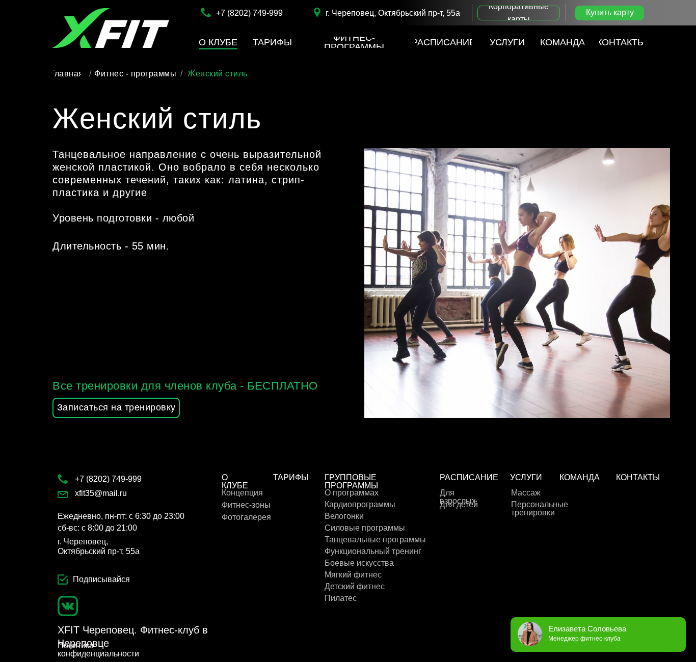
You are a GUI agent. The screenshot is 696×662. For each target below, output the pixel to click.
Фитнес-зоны (246, 505)
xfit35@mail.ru (101, 493)
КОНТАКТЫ (638, 477)
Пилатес (341, 598)
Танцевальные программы (375, 539)
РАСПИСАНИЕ (469, 477)
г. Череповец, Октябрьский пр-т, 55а (393, 13)
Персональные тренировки (539, 508)
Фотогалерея (246, 517)
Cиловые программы (365, 527)
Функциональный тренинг (373, 551)
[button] (518, 13)
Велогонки (344, 516)
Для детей (459, 504)
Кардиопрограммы (360, 504)
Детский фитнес (355, 586)
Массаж (526, 492)
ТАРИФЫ (290, 477)
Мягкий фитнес (353, 574)
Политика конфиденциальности (98, 649)
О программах (352, 492)
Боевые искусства (359, 563)
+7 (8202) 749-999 (249, 13)
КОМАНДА (579, 477)
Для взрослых (458, 496)
